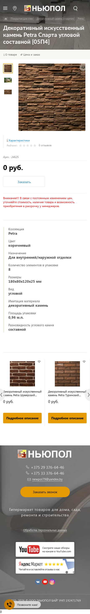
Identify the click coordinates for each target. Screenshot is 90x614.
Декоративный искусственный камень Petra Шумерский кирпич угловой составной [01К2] (22, 393)
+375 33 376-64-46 (47, 473)
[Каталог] (5, 19)
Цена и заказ (31, 54)
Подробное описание (22, 418)
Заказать (24, 182)
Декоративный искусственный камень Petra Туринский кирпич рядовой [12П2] (67, 393)
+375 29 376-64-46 (47, 467)
